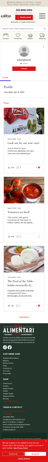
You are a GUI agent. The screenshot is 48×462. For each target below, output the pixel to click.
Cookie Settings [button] (24, 458)
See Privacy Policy (21, 448)
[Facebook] (10, 347)
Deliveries (42, 39)
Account (6, 39)
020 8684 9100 (24, 10)
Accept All (35, 454)
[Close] (45, 442)
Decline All (13, 454)
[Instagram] (5, 347)
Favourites (18, 39)
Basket (30, 39)
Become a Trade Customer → (24, 22)
